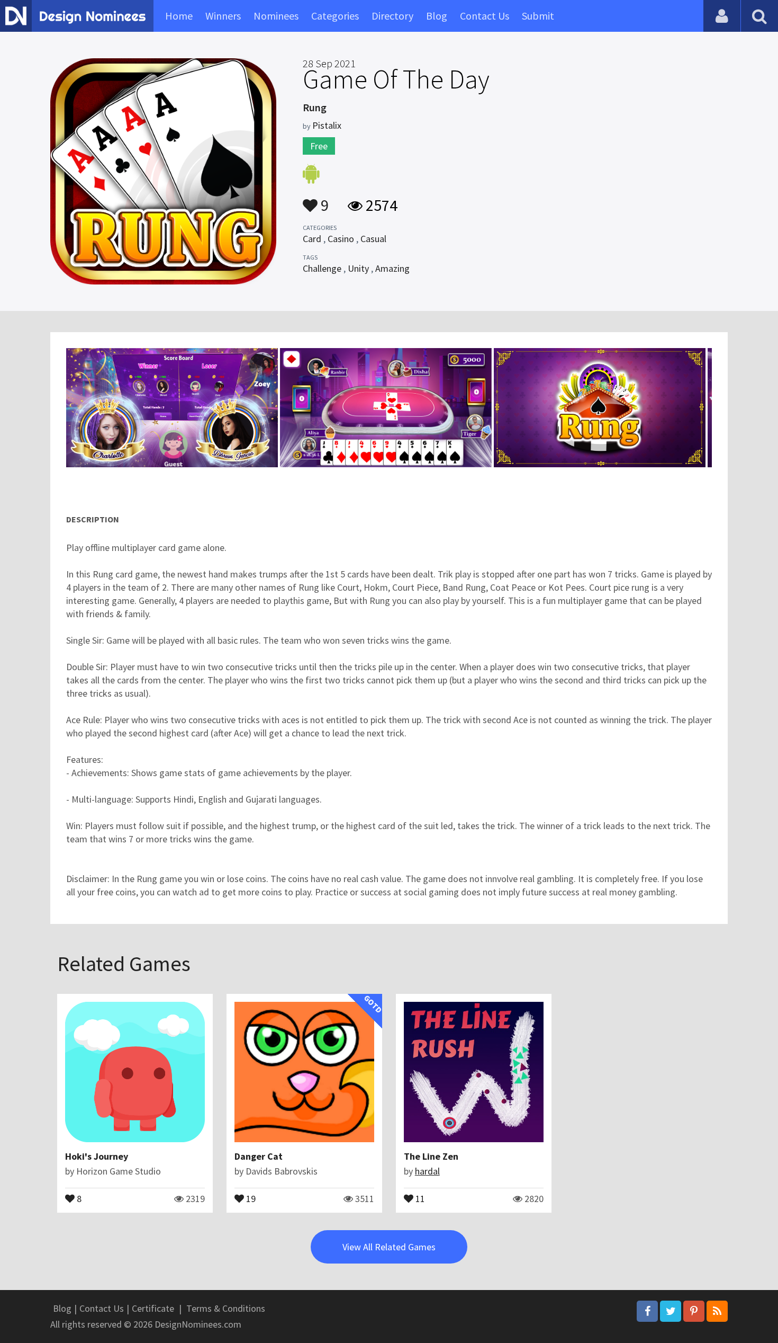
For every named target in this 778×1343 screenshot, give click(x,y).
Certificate (153, 1308)
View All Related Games (389, 1247)
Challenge (322, 268)
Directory (392, 15)
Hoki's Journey (96, 1156)
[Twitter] (670, 1311)
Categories (335, 15)
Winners (223, 15)
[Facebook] (647, 1311)
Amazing (392, 268)
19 (250, 1198)
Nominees (276, 15)
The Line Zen (431, 1156)
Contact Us (484, 15)
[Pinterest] (693, 1311)
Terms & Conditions (225, 1308)
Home (179, 15)
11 (419, 1198)
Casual (373, 239)
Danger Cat (258, 1156)
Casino (341, 239)
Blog (436, 15)
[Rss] (717, 1311)
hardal (427, 1171)
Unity (358, 268)
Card (312, 239)
